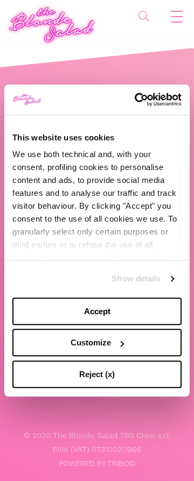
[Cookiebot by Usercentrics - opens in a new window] (137, 100)
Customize (91, 342)
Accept (97, 311)
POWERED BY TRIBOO (97, 463)
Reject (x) (97, 374)
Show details (136, 278)
